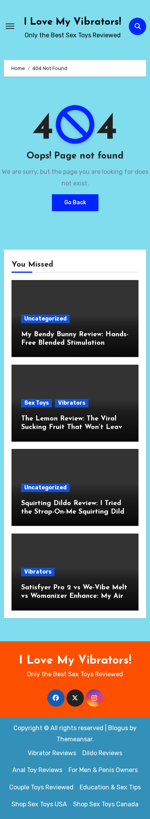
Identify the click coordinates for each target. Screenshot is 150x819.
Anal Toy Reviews (37, 770)
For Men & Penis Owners (103, 770)
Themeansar (74, 739)
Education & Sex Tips (110, 787)
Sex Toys (36, 403)
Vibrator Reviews (52, 753)
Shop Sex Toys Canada (105, 804)
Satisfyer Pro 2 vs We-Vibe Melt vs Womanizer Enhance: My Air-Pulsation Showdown (74, 596)
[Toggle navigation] (10, 26)
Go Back (75, 202)
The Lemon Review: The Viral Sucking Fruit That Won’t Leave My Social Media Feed (73, 427)
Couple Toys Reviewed (41, 787)
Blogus (118, 728)
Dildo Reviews (102, 753)
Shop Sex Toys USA (39, 804)
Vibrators (71, 403)
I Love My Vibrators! (72, 22)
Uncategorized (45, 318)
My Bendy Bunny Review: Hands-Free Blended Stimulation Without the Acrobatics (74, 343)
